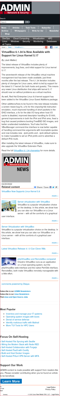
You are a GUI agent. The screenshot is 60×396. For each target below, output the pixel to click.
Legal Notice (51, 387)
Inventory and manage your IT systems (24, 313)
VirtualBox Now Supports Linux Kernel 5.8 (21, 191)
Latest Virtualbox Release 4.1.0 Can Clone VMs (23, 248)
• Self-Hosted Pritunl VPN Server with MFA (19, 355)
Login (56, 47)
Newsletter (54, 30)
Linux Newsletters (21, 294)
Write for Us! (37, 30)
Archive (4, 30)
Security (26, 41)
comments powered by (15, 283)
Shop (7, 33)
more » (55, 195)
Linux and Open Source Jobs (16, 297)
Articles (16, 27)
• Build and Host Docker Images (14, 353)
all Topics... (7, 44)
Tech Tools (30, 27)
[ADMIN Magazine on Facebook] (51, 47)
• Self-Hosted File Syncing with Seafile (17, 341)
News (3, 27)
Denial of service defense (17, 319)
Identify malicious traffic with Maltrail (22, 322)
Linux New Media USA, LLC (41, 394)
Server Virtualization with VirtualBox (18, 226)
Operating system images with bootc (22, 316)
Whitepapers (20, 30)
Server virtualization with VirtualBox (34, 201)
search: (3, 18)
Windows (15, 41)
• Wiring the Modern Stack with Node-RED (19, 344)
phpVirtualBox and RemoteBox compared (37, 258)
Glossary (5, 394)
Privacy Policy (50, 389)
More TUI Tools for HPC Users (20, 325)
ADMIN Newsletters (22, 291)
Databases (52, 41)
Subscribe (46, 27)
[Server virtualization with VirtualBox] (9, 206)
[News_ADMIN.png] (16, 167)
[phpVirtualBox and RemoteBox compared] (9, 261)
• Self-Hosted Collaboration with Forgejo (18, 347)
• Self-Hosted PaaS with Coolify (14, 350)
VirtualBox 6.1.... (20, 47)
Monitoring (38, 41)
